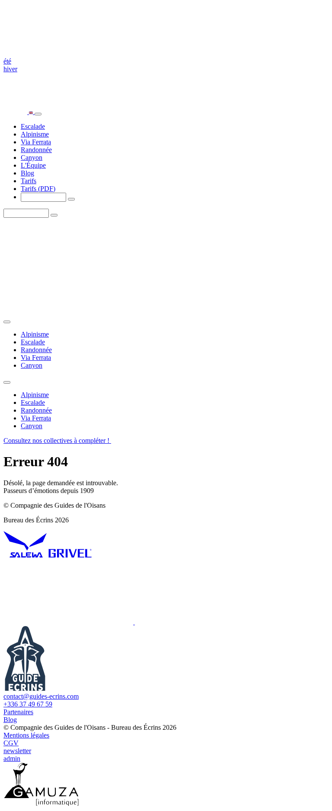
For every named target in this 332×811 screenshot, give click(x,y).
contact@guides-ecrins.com (41, 696)
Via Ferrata (36, 142)
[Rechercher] (71, 199)
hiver (10, 69)
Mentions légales (26, 735)
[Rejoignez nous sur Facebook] (200, 622)
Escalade (33, 126)
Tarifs (28, 180)
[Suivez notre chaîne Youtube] (69, 622)
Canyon (31, 157)
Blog (27, 173)
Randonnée (36, 149)
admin (11, 758)
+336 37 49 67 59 (27, 704)
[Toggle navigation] (38, 114)
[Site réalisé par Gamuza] (41, 803)
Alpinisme (35, 134)
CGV (11, 743)
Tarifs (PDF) (38, 188)
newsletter (17, 750)
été (7, 61)
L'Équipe (33, 165)
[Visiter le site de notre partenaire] (25, 555)
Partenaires (18, 712)
